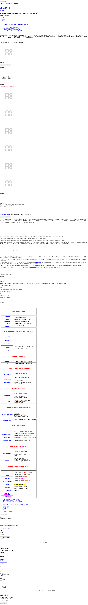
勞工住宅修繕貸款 (3, 562)
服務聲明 (53, 590)
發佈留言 (2, 538)
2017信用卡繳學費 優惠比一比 (7, 511)
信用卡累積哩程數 (33, 267)
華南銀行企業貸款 (6, 291)
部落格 (3, 19)
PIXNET (36, 590)
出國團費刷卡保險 (38, 262)
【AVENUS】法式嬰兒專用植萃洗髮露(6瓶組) (10, 27)
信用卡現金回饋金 (5, 508)
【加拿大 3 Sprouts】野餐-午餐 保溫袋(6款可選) (15, 24)
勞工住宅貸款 (2, 563)
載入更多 (2, 532)
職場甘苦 (8, 15)
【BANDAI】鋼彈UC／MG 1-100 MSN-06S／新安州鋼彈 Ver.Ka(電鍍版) (15, 504)
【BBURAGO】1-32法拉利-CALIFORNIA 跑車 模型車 (12, 30)
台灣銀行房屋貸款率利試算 (5, 214)
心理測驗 (8, 528)
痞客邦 (11, 525)
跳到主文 (2, 10)
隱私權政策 (49, 590)
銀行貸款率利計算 (5, 506)
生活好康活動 (5, 8)
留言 (13, 525)
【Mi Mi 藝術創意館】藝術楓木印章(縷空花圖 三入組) (12, 28)
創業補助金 (2, 559)
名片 (3, 20)
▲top (1, 530)
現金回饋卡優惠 (5, 507)
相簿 (3, 17)
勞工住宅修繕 (2, 560)
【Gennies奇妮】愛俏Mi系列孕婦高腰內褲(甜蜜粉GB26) (12, 29)
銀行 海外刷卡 (5, 285)
